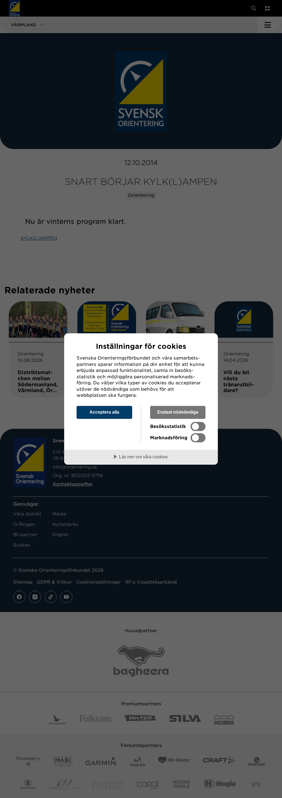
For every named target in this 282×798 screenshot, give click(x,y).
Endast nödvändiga (177, 411)
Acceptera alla (104, 411)
